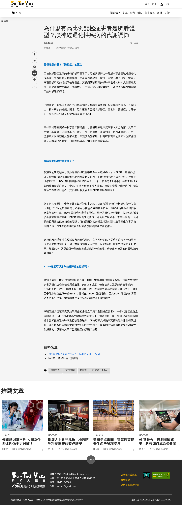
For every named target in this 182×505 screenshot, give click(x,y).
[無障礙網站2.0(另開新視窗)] (161, 475)
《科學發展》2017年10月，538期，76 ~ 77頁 (74, 353)
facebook (34, 54)
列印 (34, 79)
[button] (168, 4)
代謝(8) (83, 370)
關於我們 (115, 12)
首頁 (6, 21)
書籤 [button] (34, 85)
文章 (125, 12)
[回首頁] (22, 4)
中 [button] (34, 73)
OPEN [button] (91, 459)
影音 (132, 12)
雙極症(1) (70, 370)
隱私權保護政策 (129, 474)
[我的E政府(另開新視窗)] (146, 475)
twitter (34, 60)
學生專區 (150, 12)
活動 (139, 12)
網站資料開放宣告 (130, 485)
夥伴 (159, 12)
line (34, 67)
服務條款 (125, 480)
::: (143, 4)
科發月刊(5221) (100, 370)
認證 (167, 12)
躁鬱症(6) (55, 370)
